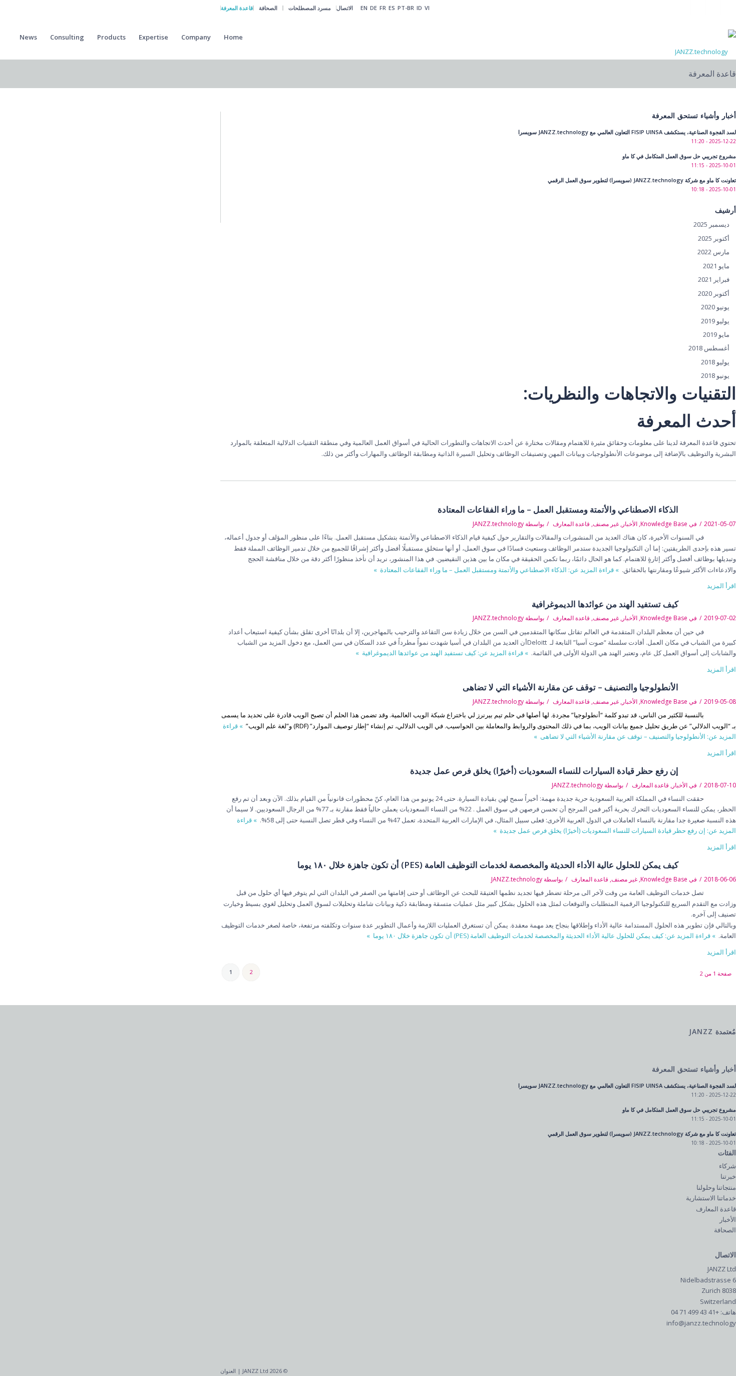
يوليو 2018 (715, 361)
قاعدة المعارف (571, 524)
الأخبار (629, 524)
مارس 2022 (713, 251)
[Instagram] (713, 7)
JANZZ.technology (498, 524)
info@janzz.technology (701, 1322)
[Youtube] (698, 7)
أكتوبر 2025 (713, 238)
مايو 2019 (716, 334)
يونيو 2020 (715, 306)
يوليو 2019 (715, 320)
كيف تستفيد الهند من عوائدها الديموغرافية (605, 604)
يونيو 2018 (715, 375)
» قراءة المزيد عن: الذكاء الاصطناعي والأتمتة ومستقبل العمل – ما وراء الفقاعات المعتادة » (497, 569)
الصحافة (725, 1229)
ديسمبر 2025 (711, 224)
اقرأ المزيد (721, 585)
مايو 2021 (716, 265)
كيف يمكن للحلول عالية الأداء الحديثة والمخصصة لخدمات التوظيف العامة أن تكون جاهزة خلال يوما (487, 864)
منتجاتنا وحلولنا (716, 1187)
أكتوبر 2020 (713, 293)
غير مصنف (606, 524)
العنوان (228, 1370)
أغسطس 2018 (708, 347)
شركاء (727, 1165)
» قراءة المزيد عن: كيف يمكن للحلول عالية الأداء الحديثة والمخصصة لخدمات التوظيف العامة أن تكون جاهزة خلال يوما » (541, 935)
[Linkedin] (728, 7)
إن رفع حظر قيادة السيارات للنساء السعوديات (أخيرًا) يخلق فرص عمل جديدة (544, 770)
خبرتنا (728, 1176)
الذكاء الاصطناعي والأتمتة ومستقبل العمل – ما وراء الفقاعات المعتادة (558, 509)
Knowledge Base (663, 524)
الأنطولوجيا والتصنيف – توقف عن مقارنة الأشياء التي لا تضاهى (570, 687)
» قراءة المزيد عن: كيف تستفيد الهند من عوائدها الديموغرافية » (442, 652)
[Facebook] (683, 7)
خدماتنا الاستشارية (711, 1197)
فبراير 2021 (713, 279)
